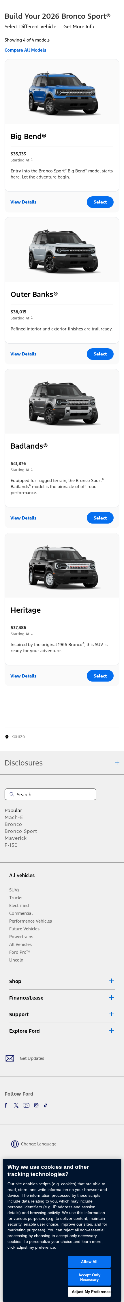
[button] (62, 981)
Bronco (13, 824)
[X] (16, 1105)
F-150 (11, 845)
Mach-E (14, 817)
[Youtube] (26, 1105)
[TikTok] (45, 1105)
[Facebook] (7, 1105)
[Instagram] (36, 1105)
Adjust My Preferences (91, 1292)
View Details (23, 202)
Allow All (89, 1262)
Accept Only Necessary (89, 1277)
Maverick (16, 838)
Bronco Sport (21, 831)
